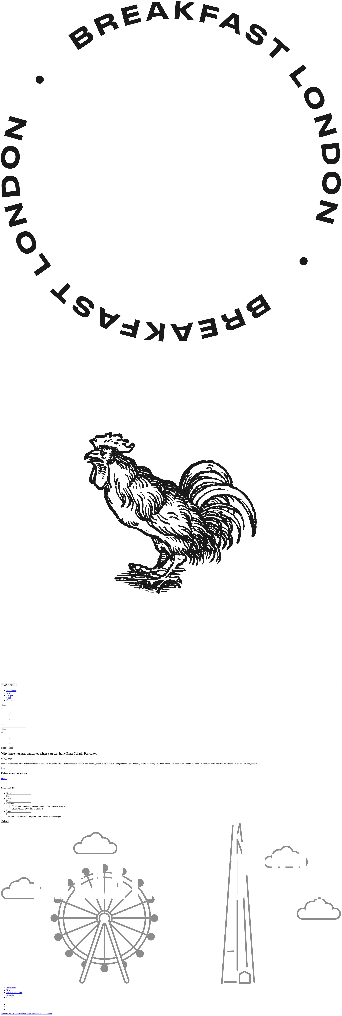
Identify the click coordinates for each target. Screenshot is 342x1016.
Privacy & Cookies (14, 992)
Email (9, 798)
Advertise (10, 995)
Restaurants (11, 690)
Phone (9, 811)
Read (3, 768)
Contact (9, 700)
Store (8, 698)
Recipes (9, 695)
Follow (4, 778)
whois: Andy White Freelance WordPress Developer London (26, 1014)
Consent (10, 804)
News (8, 693)
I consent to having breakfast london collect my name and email (42, 806)
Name (9, 793)
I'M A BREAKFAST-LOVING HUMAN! (24, 809)
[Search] (2, 708)
